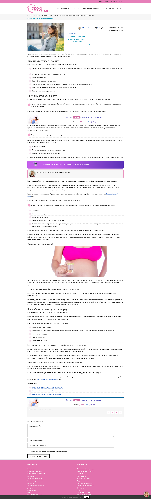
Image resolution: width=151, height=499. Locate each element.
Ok (87, 497)
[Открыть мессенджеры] (146, 494)
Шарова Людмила (88, 28)
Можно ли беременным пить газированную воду (47, 387)
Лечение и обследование (35, 485)
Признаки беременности (35, 471)
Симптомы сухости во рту (77, 36)
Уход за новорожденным (85, 483)
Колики (79, 490)
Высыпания (81, 488)
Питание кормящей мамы (85, 471)
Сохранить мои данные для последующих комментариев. (48, 451)
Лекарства (30, 488)
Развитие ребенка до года (85, 469)
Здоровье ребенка (83, 481)
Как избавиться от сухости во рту (80, 44)
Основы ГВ (80, 474)
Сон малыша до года (83, 492)
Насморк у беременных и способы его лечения (47, 391)
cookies (79, 497)
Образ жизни (31, 490)
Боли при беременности (35, 481)
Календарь (30, 476)
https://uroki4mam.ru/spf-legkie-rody (48, 379)
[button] (120, 8)
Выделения (31, 483)
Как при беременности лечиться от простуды (46, 394)
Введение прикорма (83, 478)
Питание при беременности (36, 474)
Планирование (32, 469)
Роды (29, 492)
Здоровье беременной (34, 478)
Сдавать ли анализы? (76, 41)
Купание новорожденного (85, 485)
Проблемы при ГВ (83, 476)
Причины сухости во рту (77, 39)
